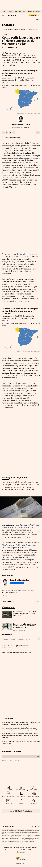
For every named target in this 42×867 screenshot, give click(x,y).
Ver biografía (15, 583)
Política (23, 29)
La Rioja (21, 527)
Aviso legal (12, 847)
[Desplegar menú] (3, 15)
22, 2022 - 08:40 (23, 127)
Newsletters (33, 849)
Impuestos (17, 29)
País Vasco (33, 525)
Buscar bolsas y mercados (11, 751)
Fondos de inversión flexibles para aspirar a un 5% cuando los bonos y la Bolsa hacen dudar (21, 723)
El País (37, 19)
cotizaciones (8, 803)
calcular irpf (8, 789)
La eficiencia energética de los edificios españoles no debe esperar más (25, 613)
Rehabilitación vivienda (23, 639)
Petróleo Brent (32, 11)
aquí (30, 652)
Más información (6, 647)
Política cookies (20, 847)
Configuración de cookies (30, 847)
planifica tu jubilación (8, 796)
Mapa (25, 849)
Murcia (13, 527)
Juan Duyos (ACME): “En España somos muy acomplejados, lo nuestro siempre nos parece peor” (19, 729)
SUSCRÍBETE (32, 15)
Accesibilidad (20, 849)
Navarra (5, 527)
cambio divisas (21, 796)
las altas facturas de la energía (26, 155)
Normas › (37, 601)
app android (34, 803)
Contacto (6, 847)
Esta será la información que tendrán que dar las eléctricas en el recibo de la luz (26, 625)
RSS (29, 849)
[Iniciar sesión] (38, 15)
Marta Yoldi (16, 618)
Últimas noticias (32, 29)
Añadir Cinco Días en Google (12, 137)
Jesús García (16, 630)
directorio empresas (33, 796)
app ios (21, 803)
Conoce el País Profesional (21, 811)
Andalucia (24, 525)
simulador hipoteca (21, 789)
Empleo (10, 29)
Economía (8, 25)
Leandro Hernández (21, 125)
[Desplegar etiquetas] (38, 638)
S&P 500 (17, 11)
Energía (4, 35)
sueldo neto (33, 789)
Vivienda (4, 29)
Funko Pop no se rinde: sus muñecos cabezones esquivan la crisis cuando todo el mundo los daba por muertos (20, 735)
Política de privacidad (10, 849)
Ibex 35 (5, 11)
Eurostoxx (10, 761)
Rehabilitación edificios (8, 639)
